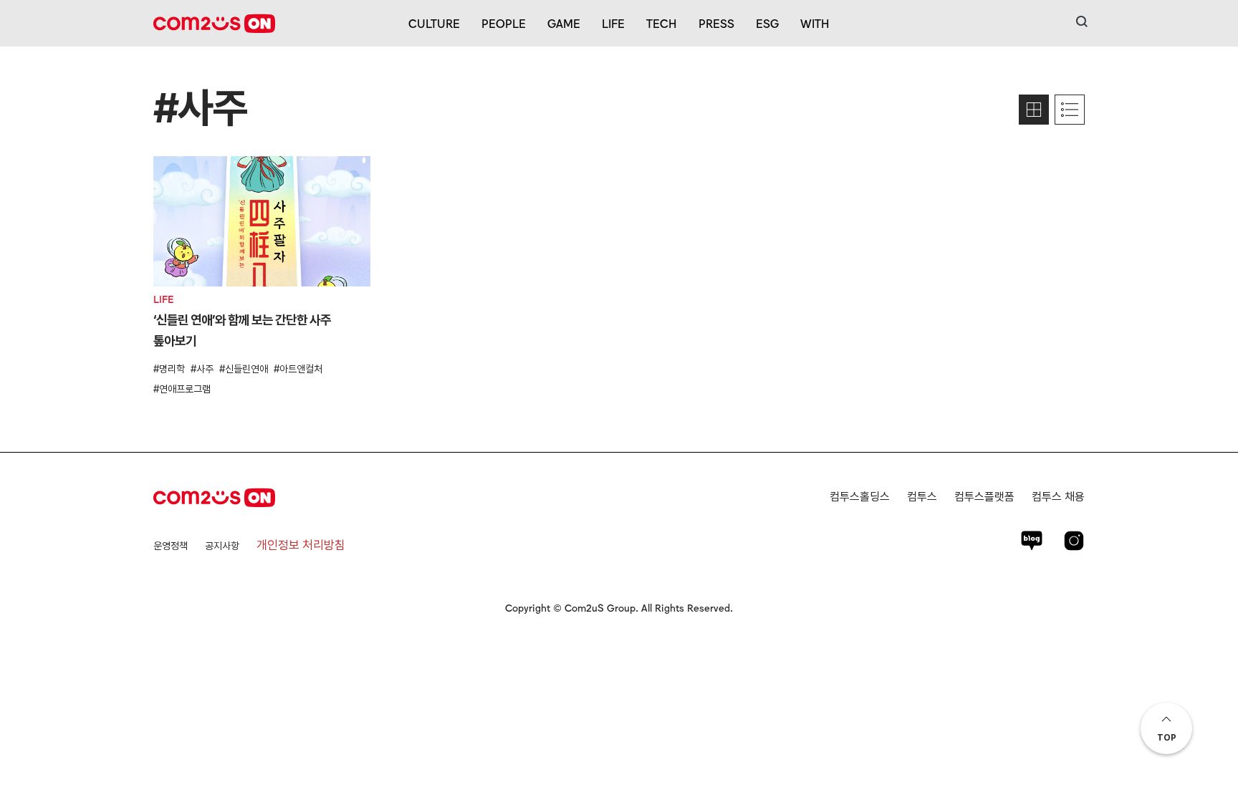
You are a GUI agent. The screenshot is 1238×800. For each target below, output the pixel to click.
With (815, 23)
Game (563, 23)
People (503, 23)
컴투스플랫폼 (984, 496)
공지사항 (222, 545)
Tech (661, 23)
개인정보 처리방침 (300, 545)
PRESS (716, 23)
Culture (434, 23)
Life (613, 23)
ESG (767, 23)
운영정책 (170, 545)
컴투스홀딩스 (860, 496)
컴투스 (922, 496)
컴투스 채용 (1058, 496)
